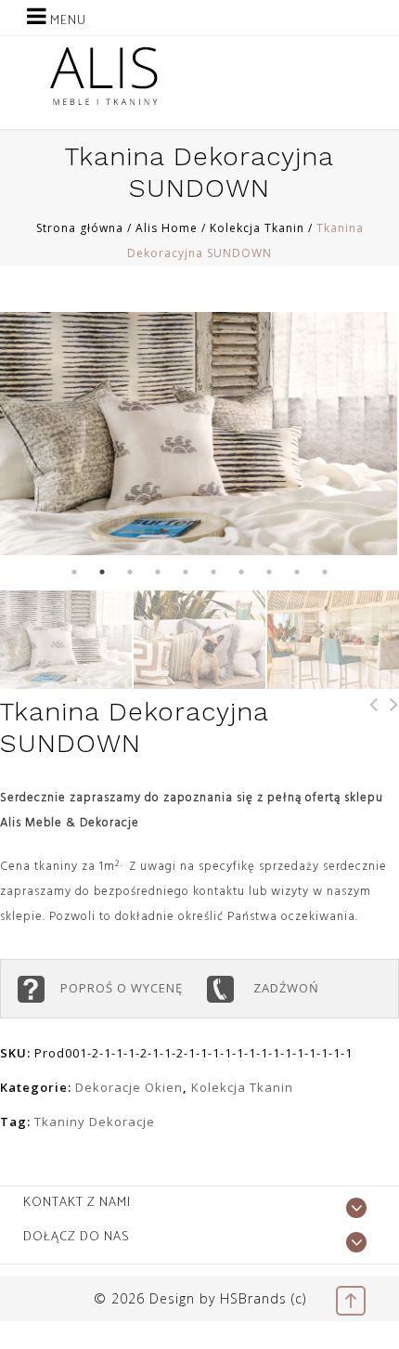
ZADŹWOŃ (284, 987)
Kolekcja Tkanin (257, 228)
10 (324, 572)
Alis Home (166, 228)
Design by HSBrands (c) (227, 1298)
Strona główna (79, 228)
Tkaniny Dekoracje (94, 1121)
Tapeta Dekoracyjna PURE (368, 729)
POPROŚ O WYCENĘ (125, 987)
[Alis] (104, 75)
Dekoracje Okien (129, 1087)
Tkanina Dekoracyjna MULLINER (389, 729)
